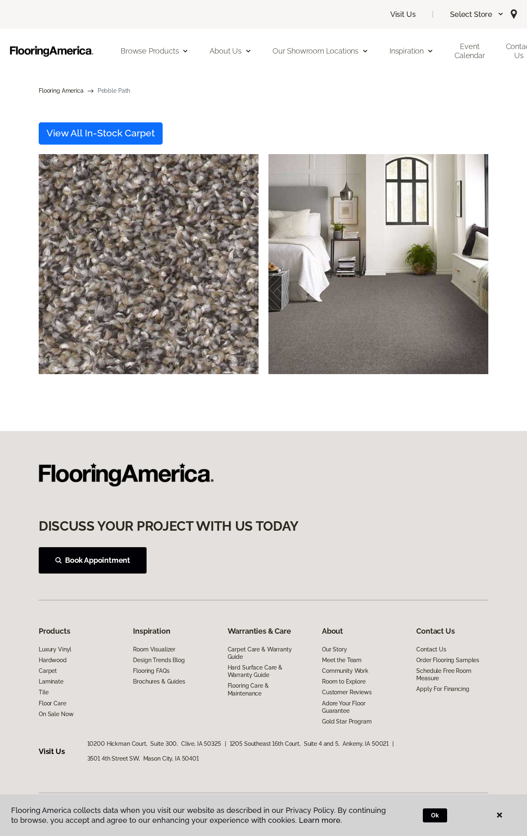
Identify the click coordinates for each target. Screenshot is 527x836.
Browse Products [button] (150, 51)
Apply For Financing (442, 689)
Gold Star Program (347, 721)
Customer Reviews (347, 692)
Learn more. (320, 820)
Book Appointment (97, 560)
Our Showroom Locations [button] (316, 51)
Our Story (334, 649)
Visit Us (403, 14)
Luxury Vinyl (55, 649)
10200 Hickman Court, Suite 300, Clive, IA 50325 (154, 743)
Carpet (48, 670)
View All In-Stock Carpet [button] (101, 133)
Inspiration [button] (406, 51)
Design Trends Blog (158, 660)
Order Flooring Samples (447, 660)
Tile (43, 692)
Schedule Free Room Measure (443, 674)
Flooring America (61, 90)
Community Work (345, 670)
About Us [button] (226, 51)
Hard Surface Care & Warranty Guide (255, 671)
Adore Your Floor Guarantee (344, 707)
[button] (477, 14)
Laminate (51, 681)
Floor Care (52, 703)
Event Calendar (470, 51)
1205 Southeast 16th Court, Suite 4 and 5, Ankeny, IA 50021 (309, 743)
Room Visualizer (154, 649)
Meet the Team (341, 660)
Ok (435, 815)
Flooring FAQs (151, 670)
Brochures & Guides (159, 681)
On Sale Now (56, 714)
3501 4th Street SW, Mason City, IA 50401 (143, 758)
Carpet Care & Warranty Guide (260, 653)
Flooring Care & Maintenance (248, 689)
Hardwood (53, 660)
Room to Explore (344, 681)
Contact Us (431, 649)
